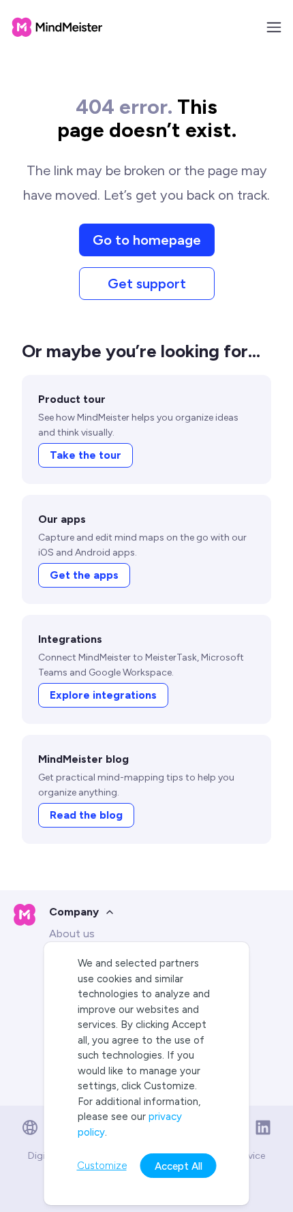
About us (72, 933)
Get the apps (84, 575)
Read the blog (86, 814)
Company (74, 911)
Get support (147, 283)
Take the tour (85, 455)
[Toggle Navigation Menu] (274, 27)
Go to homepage (147, 240)
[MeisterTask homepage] (57, 27)
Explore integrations (103, 694)
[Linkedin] (263, 1127)
